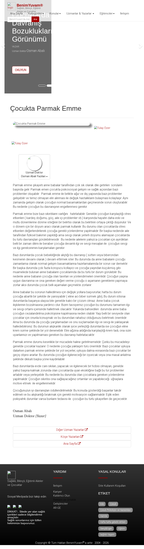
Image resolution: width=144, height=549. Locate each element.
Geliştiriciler (60, 503)
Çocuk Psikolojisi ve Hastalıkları (115, 510)
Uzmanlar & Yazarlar (79, 13)
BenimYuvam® (30, 5)
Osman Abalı (36, 51)
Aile (102, 504)
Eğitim (121, 528)
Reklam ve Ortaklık (64, 499)
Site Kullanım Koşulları (112, 485)
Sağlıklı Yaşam (107, 534)
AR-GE (57, 507)
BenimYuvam (75, 543)
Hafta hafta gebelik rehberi (113, 522)
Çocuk (113, 504)
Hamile (103, 516)
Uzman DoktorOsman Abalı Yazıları (33, 174)
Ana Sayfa (16, 13)
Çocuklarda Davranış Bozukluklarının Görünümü (37, 27)
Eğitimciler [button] (106, 13)
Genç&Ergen (106, 528)
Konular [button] (54, 13)
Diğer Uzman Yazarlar (70, 430)
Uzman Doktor (19, 51)
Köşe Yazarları (70, 436)
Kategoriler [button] (35, 13)
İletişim (124, 13)
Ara (35, 19)
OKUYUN (20, 70)
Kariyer (57, 491)
